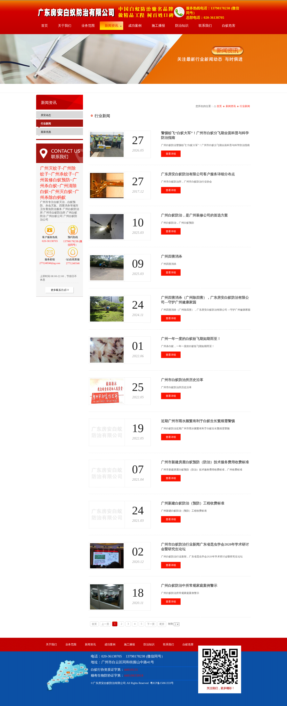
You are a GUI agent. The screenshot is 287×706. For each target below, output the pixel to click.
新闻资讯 (111, 25)
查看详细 (171, 153)
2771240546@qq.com (49, 263)
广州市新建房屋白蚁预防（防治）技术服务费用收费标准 (205, 462)
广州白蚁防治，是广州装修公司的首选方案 (194, 215)
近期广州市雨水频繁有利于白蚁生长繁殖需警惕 (198, 421)
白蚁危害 (228, 25)
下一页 (151, 624)
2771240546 (73, 263)
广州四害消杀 (171, 256)
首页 (44, 25)
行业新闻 (245, 106)
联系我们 (205, 25)
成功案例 (135, 25)
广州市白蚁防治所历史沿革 (182, 380)
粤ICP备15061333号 (161, 683)
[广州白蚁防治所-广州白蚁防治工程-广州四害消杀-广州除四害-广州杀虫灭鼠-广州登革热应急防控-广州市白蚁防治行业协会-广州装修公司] (110, 17)
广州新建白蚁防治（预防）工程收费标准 (192, 503)
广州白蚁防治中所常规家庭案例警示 (189, 585)
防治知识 (181, 25)
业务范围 (88, 25)
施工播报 (158, 25)
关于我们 (64, 25)
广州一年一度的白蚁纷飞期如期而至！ (191, 339)
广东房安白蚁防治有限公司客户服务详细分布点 (198, 174)
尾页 (161, 624)
